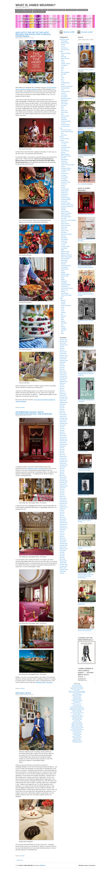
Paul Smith (63, 105)
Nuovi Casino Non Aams (77, 718)
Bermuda (63, 302)
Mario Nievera (64, 48)
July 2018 (62, 364)
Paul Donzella (64, 267)
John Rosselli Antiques (66, 234)
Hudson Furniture (65, 223)
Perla (62, 133)
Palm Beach (64, 323)
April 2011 (62, 515)
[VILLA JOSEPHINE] (86, 182)
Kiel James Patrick (65, 88)
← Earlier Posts (19, 860)
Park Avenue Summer (66, 130)
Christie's (63, 166)
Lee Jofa (63, 244)
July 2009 (62, 552)
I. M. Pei (63, 46)
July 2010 (62, 531)
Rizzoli (62, 277)
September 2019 (64, 345)
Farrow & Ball (64, 201)
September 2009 (64, 548)
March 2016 (62, 413)
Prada (62, 107)
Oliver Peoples (64, 103)
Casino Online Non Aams (77, 685)
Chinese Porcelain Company (68, 164)
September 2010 (64, 528)
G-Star (62, 77)
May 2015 (62, 430)
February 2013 (63, 477)
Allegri (62, 55)
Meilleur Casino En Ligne (39, 11)
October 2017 (63, 379)
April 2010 (62, 536)
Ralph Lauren (64, 110)
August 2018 (63, 362)
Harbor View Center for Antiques (68, 220)
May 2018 (62, 367)
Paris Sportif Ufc (77, 702)
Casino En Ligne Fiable (77, 711)
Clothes (61, 51)
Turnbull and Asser (65, 124)
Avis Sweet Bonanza (77, 701)
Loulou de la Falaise (82, 451)
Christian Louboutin (65, 63)
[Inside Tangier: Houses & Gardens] (86, 68)
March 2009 (62, 559)
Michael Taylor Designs (66, 256)
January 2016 (63, 416)
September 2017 (64, 381)
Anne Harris (64, 149)
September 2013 (64, 465)
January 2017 (63, 395)
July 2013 (62, 468)
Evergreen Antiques (65, 197)
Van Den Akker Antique (66, 295)
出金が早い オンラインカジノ (77, 703)
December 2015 (63, 418)
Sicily (62, 331)
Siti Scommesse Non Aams (77, 741)
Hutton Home (64, 227)
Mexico (62, 317)
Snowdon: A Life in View (83, 495)
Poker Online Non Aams (77, 732)
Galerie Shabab (64, 211)
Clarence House (65, 173)
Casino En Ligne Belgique (77, 694)
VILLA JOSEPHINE (82, 184)
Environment (64, 196)
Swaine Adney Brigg (66, 121)
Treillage (63, 291)
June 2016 (62, 407)
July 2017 (62, 385)
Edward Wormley (65, 42)
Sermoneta (63, 117)
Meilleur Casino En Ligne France (77, 708)
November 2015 (63, 419)
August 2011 (63, 508)
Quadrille (63, 272)
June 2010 (62, 533)
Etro (62, 75)
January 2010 (63, 541)
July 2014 (62, 447)
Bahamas (63, 300)
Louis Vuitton (64, 95)
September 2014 (64, 444)
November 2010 (63, 524)
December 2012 (63, 480)
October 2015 (63, 421)
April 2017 (62, 390)
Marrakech (63, 316)
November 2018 (63, 357)
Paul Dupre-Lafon (65, 49)
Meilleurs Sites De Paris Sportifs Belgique (77, 691)
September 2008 (64, 569)
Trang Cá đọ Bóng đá (77, 721)
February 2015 (63, 435)
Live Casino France (77, 704)
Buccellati (63, 157)
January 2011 (63, 521)
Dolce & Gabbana (65, 72)
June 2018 (62, 365)
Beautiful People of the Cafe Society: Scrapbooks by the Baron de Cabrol (86, 294)
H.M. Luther (63, 218)
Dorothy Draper (64, 190)
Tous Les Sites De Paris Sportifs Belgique (77, 692)
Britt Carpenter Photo (66, 156)
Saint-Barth (63, 330)
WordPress (43, 865)
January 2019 (63, 353)
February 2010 (63, 540)
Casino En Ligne (77, 684)
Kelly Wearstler (64, 239)
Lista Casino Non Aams (77, 734)
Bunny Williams (64, 159)
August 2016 (63, 404)
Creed (62, 67)
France (62, 309)
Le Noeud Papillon (65, 91)
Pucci (62, 109)
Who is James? (37, 9)
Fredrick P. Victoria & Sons (67, 204)
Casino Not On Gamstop (77, 686)
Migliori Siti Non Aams (77, 695)
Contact (45, 9)
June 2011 (62, 512)
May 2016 (62, 409)
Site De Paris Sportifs (77, 705)
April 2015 (62, 432)
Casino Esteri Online (77, 699)
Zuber (62, 296)
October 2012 (63, 484)
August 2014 (63, 446)
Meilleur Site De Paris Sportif (77, 700)
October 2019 (63, 343)
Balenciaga (63, 56)
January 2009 (63, 562)
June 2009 (62, 554)
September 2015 (64, 423)
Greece (62, 310)
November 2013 (63, 461)
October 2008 (63, 568)
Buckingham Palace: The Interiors (35, 468)
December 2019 (63, 339)
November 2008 (63, 566)
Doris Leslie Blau (65, 189)
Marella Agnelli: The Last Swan (85, 426)
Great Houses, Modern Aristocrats (86, 347)
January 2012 (63, 500)
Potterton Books (64, 269)
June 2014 (62, 449)
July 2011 (62, 510)
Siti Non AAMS (77, 735)
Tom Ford (63, 123)
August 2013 (63, 466)
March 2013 (62, 475)
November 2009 (63, 545)
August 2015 (63, 425)
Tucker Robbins (64, 293)
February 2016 (63, 414)
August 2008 (63, 571)
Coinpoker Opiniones (77, 737)
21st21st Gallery (65, 142)
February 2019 (63, 351)
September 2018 (64, 360)
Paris (62, 324)
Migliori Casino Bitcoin (77, 739)
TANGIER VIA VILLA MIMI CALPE (85, 128)
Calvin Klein (64, 161)
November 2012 (63, 482)
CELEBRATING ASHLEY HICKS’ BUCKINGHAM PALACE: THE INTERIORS (34, 413)
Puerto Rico (64, 328)
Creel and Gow (64, 177)
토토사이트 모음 (77, 720)
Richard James (64, 112)
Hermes (63, 84)
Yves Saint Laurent (65, 126)
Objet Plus (63, 263)
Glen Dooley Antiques (66, 216)
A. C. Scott (63, 143)
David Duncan (64, 180)
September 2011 (63, 507)
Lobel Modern (64, 248)
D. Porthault (64, 178)
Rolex (62, 114)
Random (22, 407)
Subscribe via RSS (69, 32)
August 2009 (63, 550)
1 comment (29, 415)
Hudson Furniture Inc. (66, 225)
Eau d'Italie (63, 74)
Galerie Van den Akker (66, 213)
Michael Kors (64, 102)
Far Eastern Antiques (66, 199)
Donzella (63, 187)
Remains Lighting (65, 274)
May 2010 (62, 534)
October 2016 (63, 400)
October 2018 (63, 358)
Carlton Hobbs (64, 163)
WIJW (25, 415)
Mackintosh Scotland (66, 98)
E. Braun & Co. (64, 192)
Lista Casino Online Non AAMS (77, 727)
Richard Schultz (64, 276)
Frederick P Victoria (65, 203)
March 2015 (62, 433)
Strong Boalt (64, 119)
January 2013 (63, 479)
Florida (62, 307)
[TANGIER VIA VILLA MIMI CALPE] (86, 127)
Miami (62, 319)
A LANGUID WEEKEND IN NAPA (85, 155)
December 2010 (63, 522)
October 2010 (63, 526)
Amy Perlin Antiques (65, 147)
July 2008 (62, 573)
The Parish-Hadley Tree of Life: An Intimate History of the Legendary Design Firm (86, 373)
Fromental (63, 209)
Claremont (63, 171)
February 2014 (63, 456)
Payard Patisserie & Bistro (67, 131)
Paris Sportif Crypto (82, 9)
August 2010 (63, 529)
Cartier (62, 60)
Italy (62, 314)
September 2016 (64, 402)
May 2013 (62, 472)
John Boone (64, 232)
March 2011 (62, 517)
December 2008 (63, 564)
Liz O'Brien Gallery (65, 246)
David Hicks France (65, 182)
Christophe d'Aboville (66, 168)
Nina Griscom (64, 262)
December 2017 (63, 376)
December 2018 (63, 355)
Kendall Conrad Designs (67, 86)
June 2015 (62, 428)
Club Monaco (64, 65)
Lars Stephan (64, 243)
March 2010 (62, 538)
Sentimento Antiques (66, 284)
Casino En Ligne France (77, 710)
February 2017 (63, 393)
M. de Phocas (64, 96)
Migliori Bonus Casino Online (77, 688)
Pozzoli (62, 270)
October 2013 (63, 463)
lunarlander (26, 37)
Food (61, 128)
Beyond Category (65, 138)
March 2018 (62, 371)
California (63, 303)
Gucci (62, 79)
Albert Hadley (64, 41)
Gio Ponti (63, 44)
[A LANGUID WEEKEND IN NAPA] (86, 154)
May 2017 (62, 388)
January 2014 (63, 458)
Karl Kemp (63, 236)
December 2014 (63, 439)
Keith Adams (64, 237)
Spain (62, 333)
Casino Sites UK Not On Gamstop (77, 687)
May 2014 (62, 451)
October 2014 (63, 442)
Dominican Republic (66, 305)
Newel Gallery (64, 260)
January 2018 (63, 374)
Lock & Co (63, 93)
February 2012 (63, 498)
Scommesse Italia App (77, 698)
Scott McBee (64, 283)
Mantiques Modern (65, 251)
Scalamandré (64, 281)
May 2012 (62, 493)
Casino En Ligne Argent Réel (77, 724)
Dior (62, 70)
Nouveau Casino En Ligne (77, 726)
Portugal (63, 326)
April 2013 (62, 473)
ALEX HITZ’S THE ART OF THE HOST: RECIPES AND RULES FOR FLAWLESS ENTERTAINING (33, 34)
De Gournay (64, 183)
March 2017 (62, 392)
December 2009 (63, 543)
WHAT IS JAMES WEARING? (36, 5)
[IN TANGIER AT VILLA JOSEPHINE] (86, 97)
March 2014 (62, 454)
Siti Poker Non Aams (77, 730)
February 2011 (63, 519)
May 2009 (62, 555)
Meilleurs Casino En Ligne (77, 725)
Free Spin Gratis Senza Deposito (77, 716)
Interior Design (28, 9)
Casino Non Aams (77, 696)
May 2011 (62, 514)
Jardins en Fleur (65, 230)
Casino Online (77, 690)
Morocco (63, 321)
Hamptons (63, 312)
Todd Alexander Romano (67, 288)
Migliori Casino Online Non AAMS (77, 729)
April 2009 (62, 557)
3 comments (31, 694)
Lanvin (62, 89)
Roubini (63, 279)
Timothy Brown (64, 286)
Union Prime (64, 135)
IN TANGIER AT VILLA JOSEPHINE (86, 98)
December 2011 (63, 501)
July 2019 (62, 346)
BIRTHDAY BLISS (23, 693)
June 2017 (62, 386)
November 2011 (63, 503)
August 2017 (63, 383)
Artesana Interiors (65, 150)
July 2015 (62, 426)
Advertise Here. (19, 9)
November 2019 (63, 341)
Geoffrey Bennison (65, 215)
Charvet (63, 62)
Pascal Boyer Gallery (66, 265)
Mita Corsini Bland (65, 258)
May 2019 (62, 348)
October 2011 (63, 505)
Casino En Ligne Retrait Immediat (77, 712)
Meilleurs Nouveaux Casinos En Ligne (77, 709)
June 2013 (62, 470)
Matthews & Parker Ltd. (66, 255)
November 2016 (63, 399)
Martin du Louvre (65, 253)
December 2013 (63, 460)
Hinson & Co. (64, 222)
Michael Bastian (65, 100)
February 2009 (63, 561)
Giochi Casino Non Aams (77, 715)
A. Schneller (64, 145)
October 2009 (63, 547)
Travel (61, 298)
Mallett (62, 249)
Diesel (62, 68)
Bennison (63, 152)
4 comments (31, 37)
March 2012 (62, 496)
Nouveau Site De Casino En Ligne (77, 707)
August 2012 (63, 487)
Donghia (63, 185)
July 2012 (62, 489)
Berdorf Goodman (65, 154)
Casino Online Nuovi (71, 9)
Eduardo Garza (64, 194)
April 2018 (62, 369)
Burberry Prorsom (65, 58)
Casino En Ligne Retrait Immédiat (56, 9)
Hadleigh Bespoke (65, 82)
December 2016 (63, 397)
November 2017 (63, 378)
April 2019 (62, 350)
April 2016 (62, 411)
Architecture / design (64, 39)
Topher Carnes (64, 290)
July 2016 (62, 406)
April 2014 (62, 453)
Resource (62, 140)
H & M (62, 81)
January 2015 (63, 437)
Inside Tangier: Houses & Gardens (86, 69)
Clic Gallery (63, 175)
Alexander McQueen (66, 53)
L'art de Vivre (64, 241)
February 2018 (63, 372)
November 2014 (63, 440)
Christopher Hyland (65, 170)
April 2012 (62, 494)
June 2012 (62, 491)
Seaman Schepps (65, 116)
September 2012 (64, 486)
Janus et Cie (64, 229)
